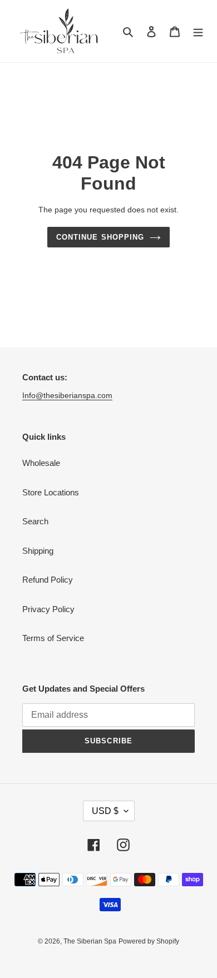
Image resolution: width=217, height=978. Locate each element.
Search (35, 521)
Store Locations (50, 492)
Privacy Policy (48, 609)
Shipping (37, 550)
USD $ (105, 811)
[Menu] (198, 31)
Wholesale (41, 463)
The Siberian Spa (89, 941)
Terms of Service (53, 638)
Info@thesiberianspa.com (67, 395)
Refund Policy (47, 579)
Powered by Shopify (149, 941)
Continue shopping (100, 237)
